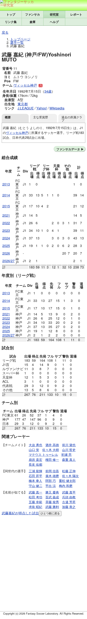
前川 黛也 (69, 445)
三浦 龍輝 (35, 471)
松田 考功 (35, 497)
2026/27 (8, 260)
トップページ (20, 39)
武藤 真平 (69, 492)
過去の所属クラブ (71, 118)
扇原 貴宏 (35, 459)
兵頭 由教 (69, 497)
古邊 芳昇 (69, 502)
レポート (76, 14)
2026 (6, 253)
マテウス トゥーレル (43, 454)
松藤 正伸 (69, 471)
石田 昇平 (35, 476)
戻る (5, 32)
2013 (6, 184)
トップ (10, 14)
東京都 (23, 103)
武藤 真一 (35, 492)
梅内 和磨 (65, 485)
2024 (6, 238)
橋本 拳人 (35, 480)
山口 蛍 (34, 449)
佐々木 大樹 (50, 449)
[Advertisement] (43, 564)
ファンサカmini (32, 14)
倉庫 (32, 22)
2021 (6, 215)
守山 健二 (35, 485)
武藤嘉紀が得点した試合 (20, 513)
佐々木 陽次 (70, 476)
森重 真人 (69, 459)
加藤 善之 (69, 506)
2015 (6, 206)
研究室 (54, 14)
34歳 (48, 91)
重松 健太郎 (67, 480)
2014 (6, 195)
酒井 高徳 (52, 445)
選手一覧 (17, 42)
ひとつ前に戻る (50, 513)
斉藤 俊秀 (52, 502)
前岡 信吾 (52, 471)
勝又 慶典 (52, 492)
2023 (6, 230)
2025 (6, 245)
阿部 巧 (50, 480)
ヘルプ (54, 22)
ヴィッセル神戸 (25, 85)
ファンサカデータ (68, 149)
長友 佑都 (35, 464)
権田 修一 (52, 459)
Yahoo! (41, 108)
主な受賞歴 (40, 117)
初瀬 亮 (66, 454)
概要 (8, 117)
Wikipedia (56, 108)
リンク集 (11, 22)
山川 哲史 (69, 449)
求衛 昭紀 (35, 506)
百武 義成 (52, 497)
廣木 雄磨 (52, 476)
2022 (6, 222)
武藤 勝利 (52, 506)
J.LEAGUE (26, 108)
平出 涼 (50, 485)
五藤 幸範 (35, 502)
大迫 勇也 (35, 445)
